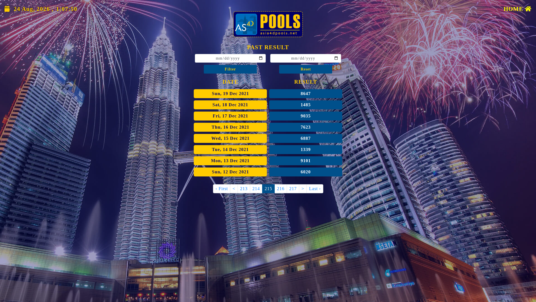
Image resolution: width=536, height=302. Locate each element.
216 (280, 188)
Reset (306, 69)
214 (256, 188)
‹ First (222, 188)
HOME (514, 9)
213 (244, 188)
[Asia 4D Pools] (268, 24)
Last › (315, 188)
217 (293, 188)
